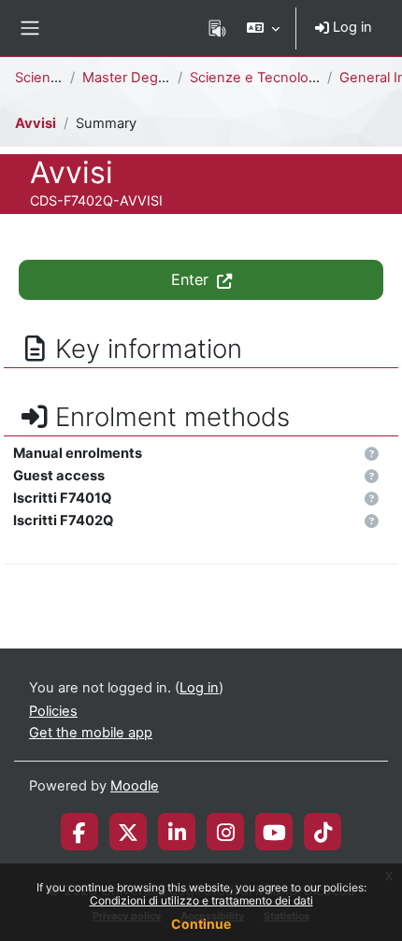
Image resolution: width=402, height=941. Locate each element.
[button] (263, 28)
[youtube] (274, 831)
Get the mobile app (90, 732)
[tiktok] (323, 831)
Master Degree (130, 77)
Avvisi (35, 123)
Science (40, 77)
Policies (53, 711)
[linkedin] (177, 831)
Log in (350, 27)
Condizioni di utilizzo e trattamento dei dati (201, 900)
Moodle (134, 785)
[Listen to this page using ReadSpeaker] (217, 28)
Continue (201, 924)
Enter (192, 279)
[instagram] (226, 831)
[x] (128, 831)
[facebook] (79, 831)
